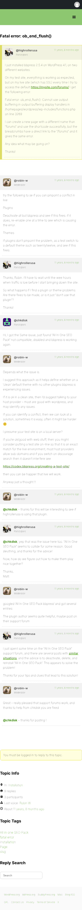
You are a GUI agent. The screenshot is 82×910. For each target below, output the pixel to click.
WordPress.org (12, 894)
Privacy (30, 902)
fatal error (7, 837)
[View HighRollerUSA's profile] (9, 52)
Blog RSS (70, 894)
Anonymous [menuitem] (77, 4)
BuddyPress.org (46, 894)
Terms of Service (46, 902)
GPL (6, 902)
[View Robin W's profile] (7, 182)
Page (3, 847)
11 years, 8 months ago (66, 49)
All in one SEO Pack (14, 832)
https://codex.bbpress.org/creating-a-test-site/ (36, 466)
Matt (60, 894)
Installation (15, 785)
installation (8, 842)
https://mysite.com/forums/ (50, 87)
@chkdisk (10, 509)
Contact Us (17, 902)
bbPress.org (6, 17)
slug (3, 851)
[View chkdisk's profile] (7, 322)
